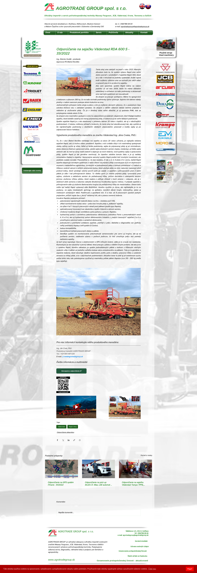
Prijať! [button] (189, 569)
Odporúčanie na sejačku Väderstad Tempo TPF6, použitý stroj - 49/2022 (132, 483)
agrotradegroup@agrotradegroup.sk (135, 26)
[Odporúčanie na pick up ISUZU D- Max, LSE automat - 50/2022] (98, 469)
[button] (32, 170)
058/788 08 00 (143, 533)
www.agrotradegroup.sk (61, 560)
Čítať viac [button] (152, 569)
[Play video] (76, 407)
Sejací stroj (72, 427)
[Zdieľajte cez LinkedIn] (68, 440)
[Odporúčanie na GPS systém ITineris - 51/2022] (61, 469)
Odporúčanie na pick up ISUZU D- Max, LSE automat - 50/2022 (98, 483)
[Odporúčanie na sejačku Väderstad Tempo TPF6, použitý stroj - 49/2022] (135, 469)
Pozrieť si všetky (146, 455)
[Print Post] (80, 440)
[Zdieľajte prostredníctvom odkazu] (74, 440)
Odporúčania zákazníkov (65, 432)
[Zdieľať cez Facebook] (57, 440)
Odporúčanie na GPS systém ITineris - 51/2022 (61, 483)
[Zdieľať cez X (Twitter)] (63, 440)
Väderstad (61, 427)
